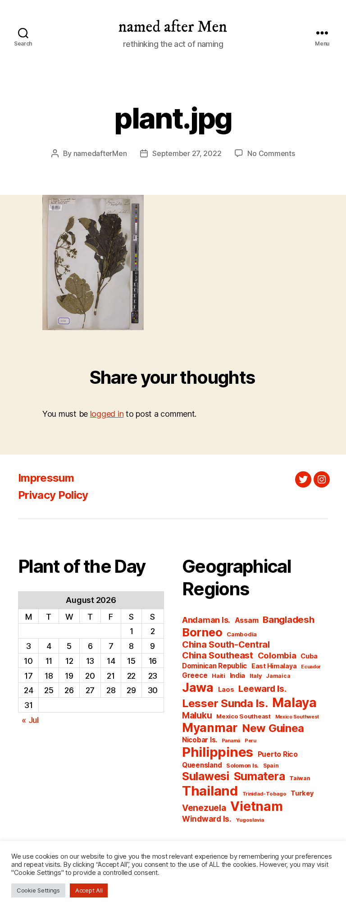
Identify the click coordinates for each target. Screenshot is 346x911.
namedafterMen (100, 153)
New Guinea (273, 728)
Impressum (46, 477)
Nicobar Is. (199, 740)
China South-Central (226, 644)
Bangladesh (288, 619)
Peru (250, 741)
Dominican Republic (214, 666)
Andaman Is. (206, 620)
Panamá (231, 741)
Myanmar (209, 728)
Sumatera (259, 776)
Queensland (202, 765)
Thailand (210, 791)
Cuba (309, 656)
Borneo (202, 632)
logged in (107, 414)
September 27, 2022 (186, 153)
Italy (256, 675)
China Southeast (217, 655)
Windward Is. (207, 819)
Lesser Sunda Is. (225, 703)
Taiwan (299, 778)
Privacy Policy (53, 495)
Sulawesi (205, 776)
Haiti (218, 675)
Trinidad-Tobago (264, 794)
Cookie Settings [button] (38, 890)
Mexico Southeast (243, 716)
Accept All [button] (88, 890)
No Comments (271, 153)
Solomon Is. (242, 765)
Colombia (277, 655)
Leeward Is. (262, 688)
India (238, 676)
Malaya (294, 702)
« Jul (30, 720)
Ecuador (311, 667)
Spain (271, 765)
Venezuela (204, 808)
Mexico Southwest (297, 717)
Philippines (217, 752)
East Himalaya (274, 666)
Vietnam (256, 806)
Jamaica (278, 675)
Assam (247, 620)
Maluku (197, 715)
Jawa (198, 687)
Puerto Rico (278, 754)
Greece (194, 675)
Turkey (302, 793)
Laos (226, 690)
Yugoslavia (250, 820)
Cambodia (242, 634)
